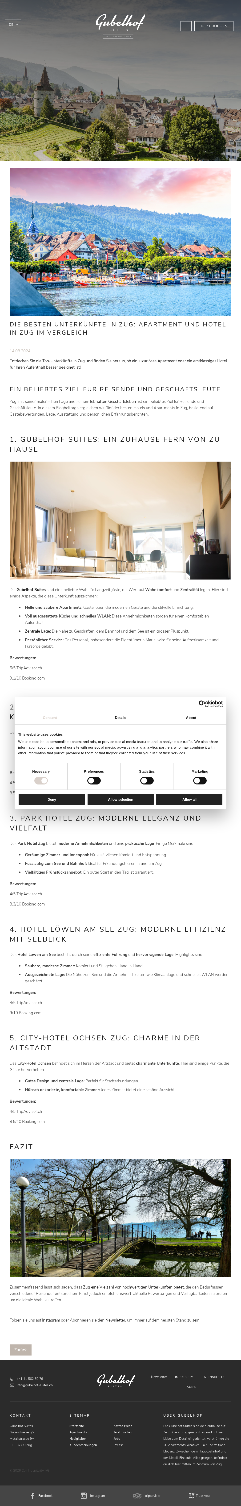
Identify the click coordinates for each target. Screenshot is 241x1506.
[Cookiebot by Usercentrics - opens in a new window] (202, 703)
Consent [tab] (50, 717)
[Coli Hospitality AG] (120, 27)
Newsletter (115, 1320)
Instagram (51, 1320)
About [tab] (191, 717)
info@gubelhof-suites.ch (35, 1385)
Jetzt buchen (214, 26)
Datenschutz (213, 1377)
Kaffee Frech (123, 1426)
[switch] (94, 780)
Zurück (20, 1350)
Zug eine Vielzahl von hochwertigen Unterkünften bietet (133, 1287)
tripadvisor (153, 1495)
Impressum (184, 1377)
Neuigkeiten (78, 1438)
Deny (52, 799)
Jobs (117, 1438)
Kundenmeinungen (83, 1445)
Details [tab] (120, 717)
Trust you (203, 1495)
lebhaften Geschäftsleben (113, 401)
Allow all (189, 799)
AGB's (191, 1387)
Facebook (45, 1495)
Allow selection (120, 799)
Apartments (78, 1432)
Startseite (76, 1426)
